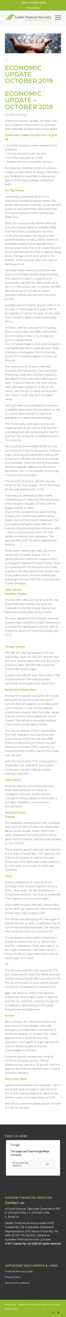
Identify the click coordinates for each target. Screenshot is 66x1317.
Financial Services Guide (19, 1271)
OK (47, 1164)
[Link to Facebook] (53, 1312)
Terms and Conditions (17, 1282)
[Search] (48, 17)
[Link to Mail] (58, 1312)
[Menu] (56, 17)
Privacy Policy (13, 1277)
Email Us (13, 1216)
